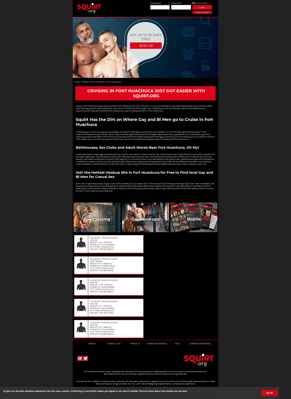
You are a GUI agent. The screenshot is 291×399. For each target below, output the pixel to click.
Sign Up (146, 46)
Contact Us (113, 343)
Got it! (269, 393)
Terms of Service (157, 343)
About (92, 343)
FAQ (177, 343)
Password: (176, 3)
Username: (155, 3)
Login (202, 7)
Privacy (135, 343)
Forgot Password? (202, 12)
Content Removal (200, 343)
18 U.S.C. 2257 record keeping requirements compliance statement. (161, 383)
